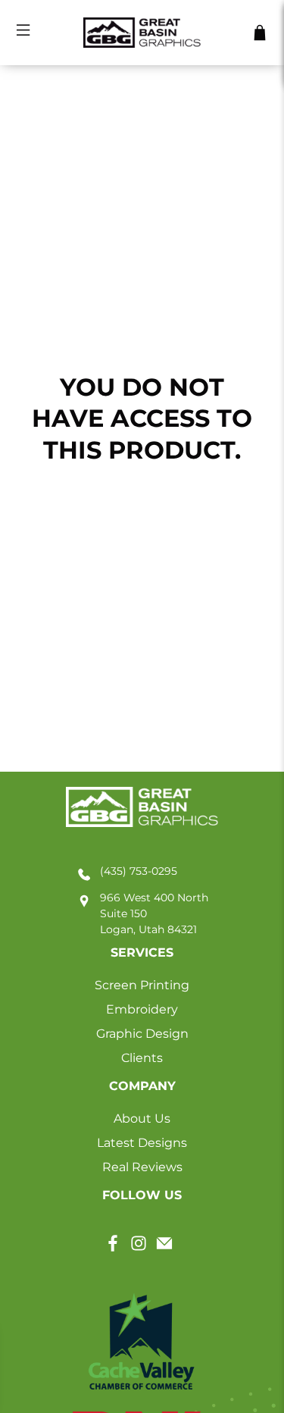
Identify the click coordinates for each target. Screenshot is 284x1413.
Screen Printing (142, 985)
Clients (142, 1058)
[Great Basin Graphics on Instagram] (139, 1248)
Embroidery (142, 1009)
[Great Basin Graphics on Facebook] (113, 1248)
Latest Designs (142, 1143)
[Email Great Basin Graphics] (164, 1248)
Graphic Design (142, 1033)
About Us (142, 1118)
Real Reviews (142, 1167)
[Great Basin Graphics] (142, 33)
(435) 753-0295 (138, 871)
